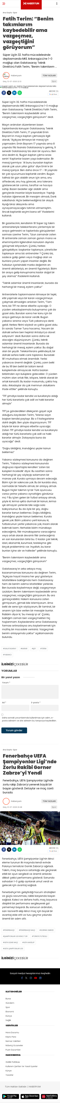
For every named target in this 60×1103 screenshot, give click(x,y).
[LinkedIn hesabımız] (40, 978)
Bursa (8, 998)
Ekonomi (10, 1011)
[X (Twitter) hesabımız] (26, 978)
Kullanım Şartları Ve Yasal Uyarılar (22, 1066)
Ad (4, 702)
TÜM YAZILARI (49, 75)
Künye (9, 1070)
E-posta (35, 702)
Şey (34, 648)
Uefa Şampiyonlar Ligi (13, 948)
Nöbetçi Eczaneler (14, 1045)
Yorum (6, 682)
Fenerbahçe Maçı (27, 930)
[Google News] (53, 94)
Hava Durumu (12, 1032)
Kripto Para (11, 1036)
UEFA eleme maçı (11, 942)
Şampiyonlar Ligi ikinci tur (15, 936)
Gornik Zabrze (47, 930)
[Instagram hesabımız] (31, 978)
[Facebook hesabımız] (22, 978)
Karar (24, 648)
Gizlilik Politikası (13, 1062)
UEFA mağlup (29, 942)
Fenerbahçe (9, 930)
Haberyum (16, 75)
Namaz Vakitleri (13, 1041)
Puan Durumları (13, 1049)
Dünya (9, 1016)
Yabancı (8, 654)
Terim (44, 648)
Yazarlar (9, 1075)
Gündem (10, 1003)
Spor (54, 81)
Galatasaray (10, 648)
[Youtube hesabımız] (35, 978)
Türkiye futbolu (40, 936)
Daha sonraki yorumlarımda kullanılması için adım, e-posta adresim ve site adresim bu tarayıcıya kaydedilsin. (29, 719)
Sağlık (8, 1020)
